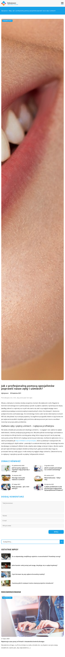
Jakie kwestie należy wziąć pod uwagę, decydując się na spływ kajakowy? (34, 565)
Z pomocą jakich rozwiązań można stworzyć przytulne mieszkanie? (32, 583)
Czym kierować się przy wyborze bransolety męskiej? (28, 574)
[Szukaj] (62, 542)
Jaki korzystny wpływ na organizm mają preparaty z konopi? (21, 469)
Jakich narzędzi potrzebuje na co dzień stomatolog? (53, 469)
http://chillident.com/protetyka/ (25, 441)
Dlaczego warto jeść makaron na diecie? (18, 478)
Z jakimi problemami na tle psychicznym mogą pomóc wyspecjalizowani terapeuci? (53, 488)
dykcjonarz (5, 393)
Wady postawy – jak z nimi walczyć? (20, 487)
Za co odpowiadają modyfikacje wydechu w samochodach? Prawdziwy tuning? (36, 556)
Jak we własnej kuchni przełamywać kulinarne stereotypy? (20, 641)
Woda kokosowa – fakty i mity (52, 478)
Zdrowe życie (7, 20)
